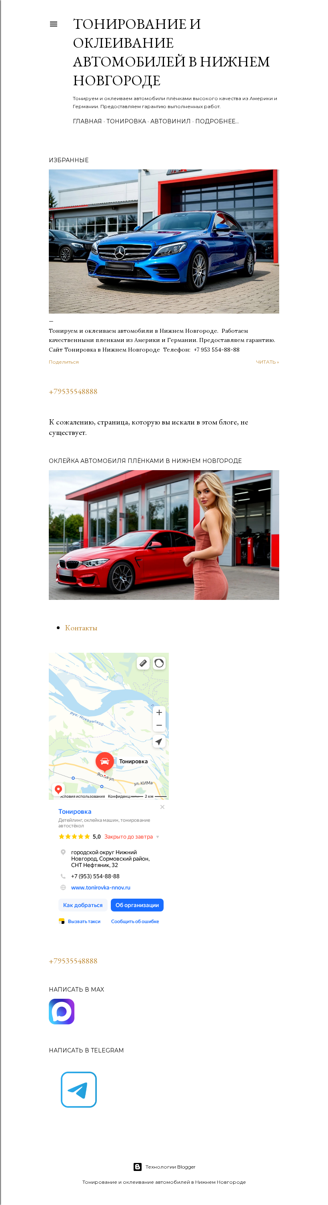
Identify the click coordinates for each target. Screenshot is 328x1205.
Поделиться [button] (64, 362)
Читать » (267, 362)
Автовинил (170, 121)
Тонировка (126, 121)
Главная (87, 121)
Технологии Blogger (171, 1167)
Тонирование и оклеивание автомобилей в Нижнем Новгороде (171, 52)
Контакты (81, 627)
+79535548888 (73, 391)
